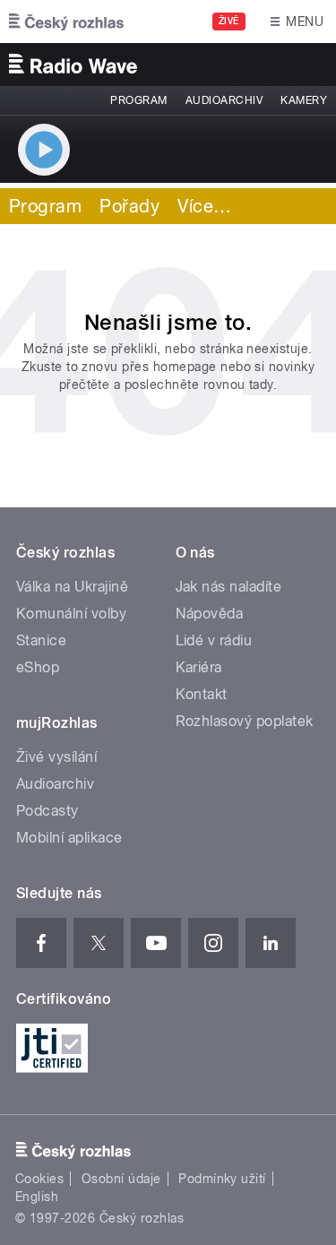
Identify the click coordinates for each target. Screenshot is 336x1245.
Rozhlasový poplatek (245, 721)
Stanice (41, 640)
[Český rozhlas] (66, 21)
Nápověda (210, 613)
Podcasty (47, 810)
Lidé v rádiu (214, 640)
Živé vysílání (56, 756)
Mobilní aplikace (69, 837)
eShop (37, 667)
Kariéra (199, 667)
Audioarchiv (224, 100)
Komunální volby (71, 613)
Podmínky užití (222, 1179)
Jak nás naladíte (229, 586)
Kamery (303, 100)
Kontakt (202, 694)
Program (138, 100)
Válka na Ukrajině (72, 586)
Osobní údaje (121, 1179)
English (36, 1196)
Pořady (129, 206)
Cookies (39, 1179)
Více (204, 206)
